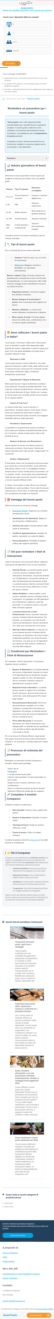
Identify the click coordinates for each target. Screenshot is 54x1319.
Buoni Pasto (21, 99)
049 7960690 (8, 1295)
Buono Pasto (8, 1207)
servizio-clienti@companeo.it (14, 1301)
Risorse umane (11, 99)
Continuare (10, 63)
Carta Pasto (8, 1203)
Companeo (33, 840)
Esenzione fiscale (20, 511)
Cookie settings (8, 1261)
